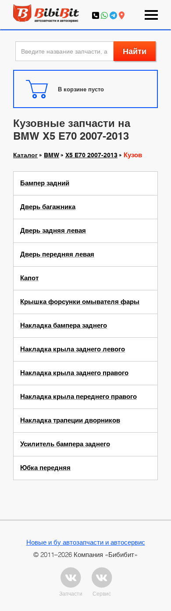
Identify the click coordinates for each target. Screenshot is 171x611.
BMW (51, 155)
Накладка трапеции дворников (70, 420)
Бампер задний (44, 183)
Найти (134, 51)
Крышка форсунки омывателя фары (79, 302)
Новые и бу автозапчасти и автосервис (85, 542)
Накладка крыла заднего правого (74, 373)
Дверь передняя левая (57, 254)
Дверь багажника (47, 207)
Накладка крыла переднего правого (78, 397)
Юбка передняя (45, 468)
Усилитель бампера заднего (65, 444)
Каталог (25, 155)
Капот (29, 278)
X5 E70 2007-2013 (91, 155)
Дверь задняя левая (53, 231)
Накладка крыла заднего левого (72, 349)
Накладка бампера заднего (63, 325)
